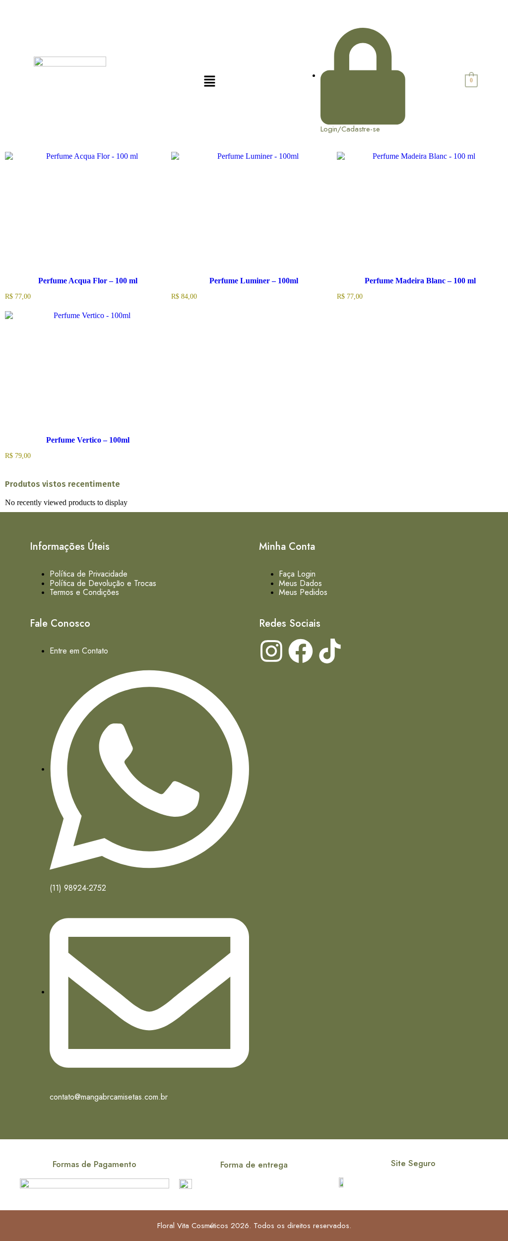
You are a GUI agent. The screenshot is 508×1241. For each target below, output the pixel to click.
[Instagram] (271, 651)
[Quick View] (68, 274)
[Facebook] (300, 651)
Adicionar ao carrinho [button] (107, 273)
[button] (210, 80)
